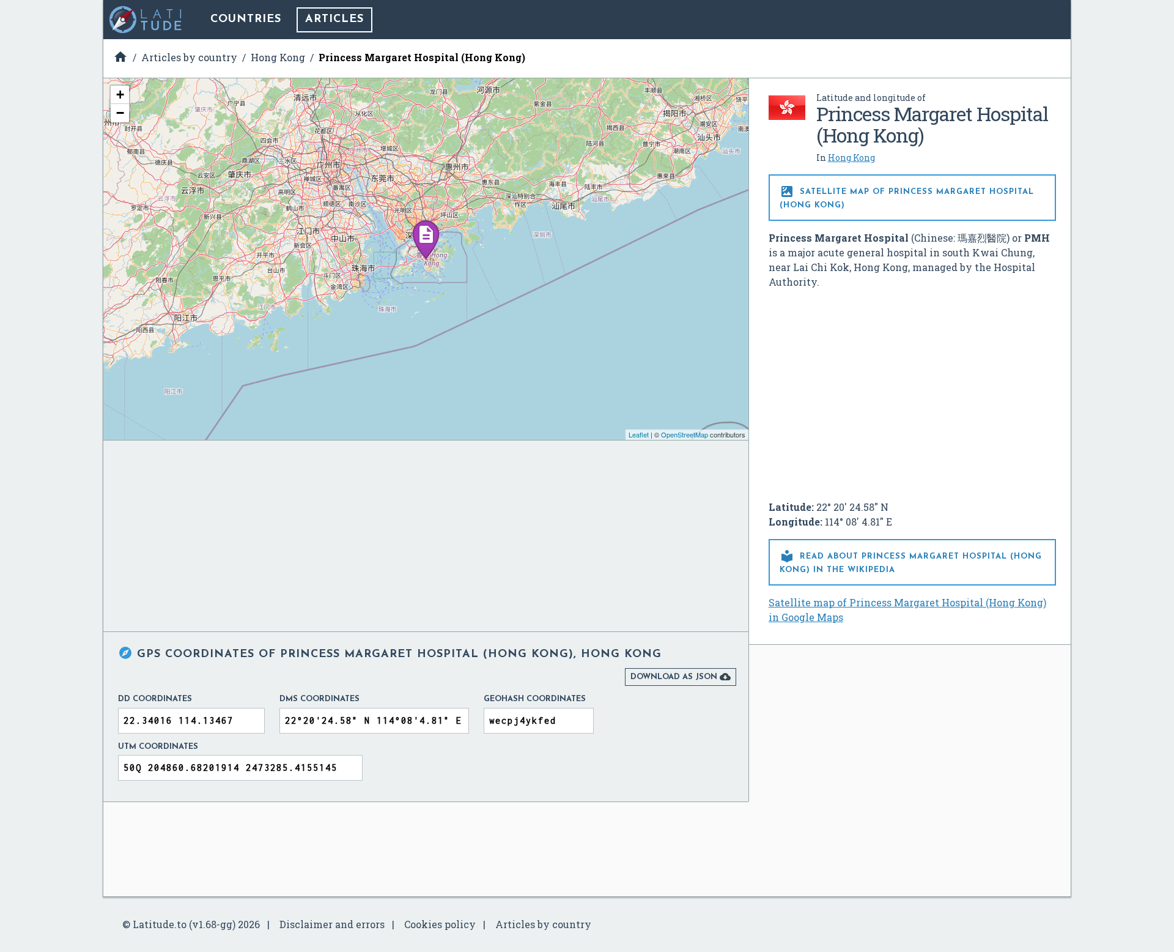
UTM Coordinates (158, 747)
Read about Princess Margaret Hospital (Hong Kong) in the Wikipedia (911, 561)
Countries (245, 19)
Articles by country (543, 924)
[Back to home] (146, 19)
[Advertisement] (912, 389)
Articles (334, 19)
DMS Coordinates (319, 699)
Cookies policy (440, 924)
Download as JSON (680, 676)
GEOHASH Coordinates (535, 699)
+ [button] (120, 94)
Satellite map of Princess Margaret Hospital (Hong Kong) (907, 196)
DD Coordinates (155, 699)
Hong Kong (851, 157)
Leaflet (639, 434)
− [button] (120, 113)
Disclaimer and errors (332, 924)
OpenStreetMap (684, 434)
